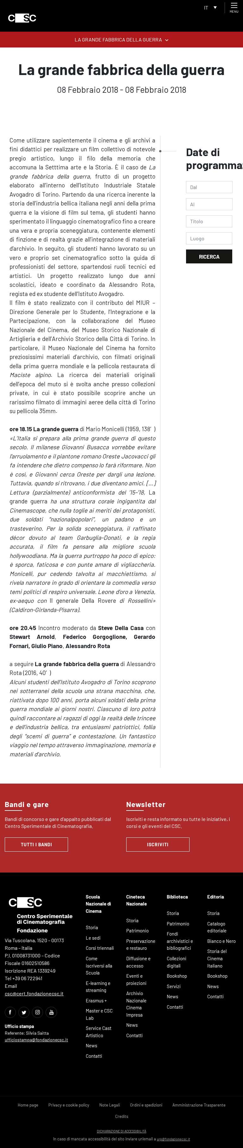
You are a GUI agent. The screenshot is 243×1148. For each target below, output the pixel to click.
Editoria (215, 896)
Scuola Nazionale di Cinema (98, 904)
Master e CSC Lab (99, 1014)
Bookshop (177, 976)
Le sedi (93, 938)
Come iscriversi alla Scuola (99, 965)
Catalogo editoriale (217, 927)
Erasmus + (96, 1000)
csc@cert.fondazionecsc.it (34, 993)
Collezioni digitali (176, 962)
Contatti (94, 1056)
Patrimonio (137, 930)
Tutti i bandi (36, 844)
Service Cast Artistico (98, 1031)
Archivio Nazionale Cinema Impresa (136, 1004)
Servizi (174, 986)
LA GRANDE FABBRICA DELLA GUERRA (118, 39)
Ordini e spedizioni (146, 1104)
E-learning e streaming (98, 986)
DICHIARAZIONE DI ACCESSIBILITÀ (121, 1131)
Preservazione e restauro (140, 944)
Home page (28, 1104)
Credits (121, 1116)
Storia (92, 927)
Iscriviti (158, 844)
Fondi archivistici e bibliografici (180, 941)
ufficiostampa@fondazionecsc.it (36, 1039)
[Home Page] (22, 18)
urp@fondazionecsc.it (173, 1139)
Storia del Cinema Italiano (217, 958)
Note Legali (109, 1104)
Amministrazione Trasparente (199, 1104)
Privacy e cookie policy (68, 1104)
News (91, 1045)
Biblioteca (177, 896)
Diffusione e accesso (138, 962)
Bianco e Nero (221, 941)
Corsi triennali (100, 948)
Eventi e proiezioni (136, 979)
